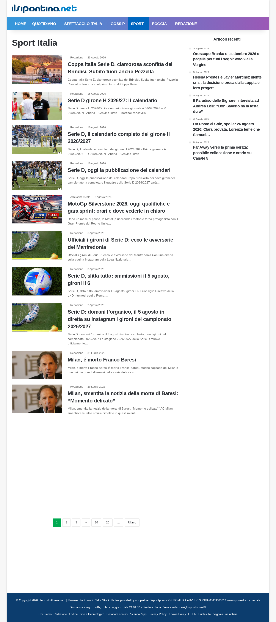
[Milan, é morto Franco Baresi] (37, 365)
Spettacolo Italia (83, 24)
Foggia (159, 24)
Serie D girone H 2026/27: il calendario (112, 100)
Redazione (186, 24)
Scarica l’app (138, 614)
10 (96, 522)
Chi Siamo (45, 614)
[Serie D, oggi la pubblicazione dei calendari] (37, 175)
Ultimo (132, 522)
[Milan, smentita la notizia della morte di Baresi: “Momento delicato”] (37, 399)
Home (20, 24)
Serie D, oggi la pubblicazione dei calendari (119, 170)
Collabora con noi (117, 614)
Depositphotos (159, 600)
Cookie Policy (177, 614)
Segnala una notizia (225, 614)
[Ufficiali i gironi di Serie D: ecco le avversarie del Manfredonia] (37, 245)
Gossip (118, 24)
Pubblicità (204, 614)
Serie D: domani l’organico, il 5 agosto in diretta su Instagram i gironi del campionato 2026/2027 (119, 319)
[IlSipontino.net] (44, 8)
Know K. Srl (91, 600)
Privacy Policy (158, 614)
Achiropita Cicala (80, 197)
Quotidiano (44, 24)
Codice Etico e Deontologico (86, 614)
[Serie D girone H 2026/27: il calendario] (37, 106)
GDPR (192, 614)
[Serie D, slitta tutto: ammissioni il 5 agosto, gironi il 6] (37, 281)
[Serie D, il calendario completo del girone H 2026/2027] (37, 139)
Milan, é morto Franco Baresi (102, 360)
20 (107, 522)
